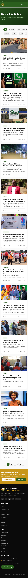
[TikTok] (16, 499)
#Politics (21, 33)
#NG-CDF (14, 33)
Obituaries (3, 517)
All (5, 29)
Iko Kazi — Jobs (5, 514)
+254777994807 (7, 560)
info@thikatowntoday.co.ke (10, 558)
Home (2, 506)
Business (11, 29)
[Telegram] (13, 499)
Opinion (3, 548)
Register (7, 1)
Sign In (2, 1)
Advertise (3, 522)
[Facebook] (2, 499)
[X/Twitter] (6, 499)
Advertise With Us (9, 479)
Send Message (8, 567)
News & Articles (5, 509)
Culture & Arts (4, 543)
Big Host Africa (19, 576)
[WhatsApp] (9, 499)
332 (20, 464)
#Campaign (6, 33)
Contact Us (21, 479)
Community (4, 537)
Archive (3, 512)
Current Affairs (5, 532)
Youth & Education (5, 545)
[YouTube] (19, 499)
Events (3, 551)
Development (4, 535)
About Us (3, 520)
